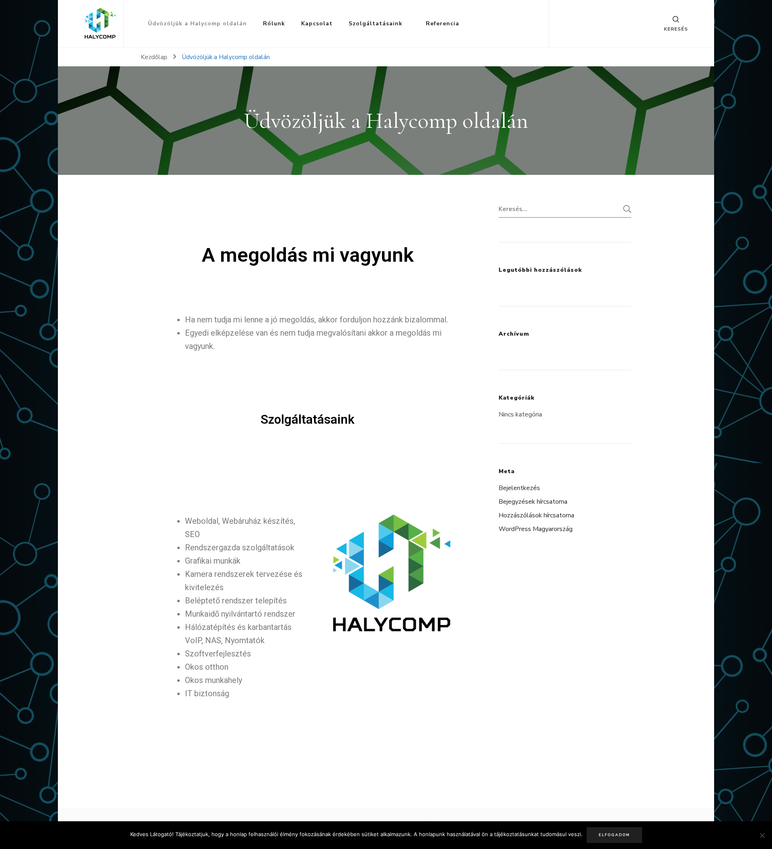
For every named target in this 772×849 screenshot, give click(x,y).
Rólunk (274, 23)
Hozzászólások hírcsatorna (536, 515)
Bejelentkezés (519, 488)
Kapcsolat (317, 23)
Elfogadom (614, 835)
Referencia (442, 23)
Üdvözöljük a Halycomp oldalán (197, 23)
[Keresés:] (559, 209)
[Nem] (762, 835)
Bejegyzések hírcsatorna (533, 501)
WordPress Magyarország (536, 529)
